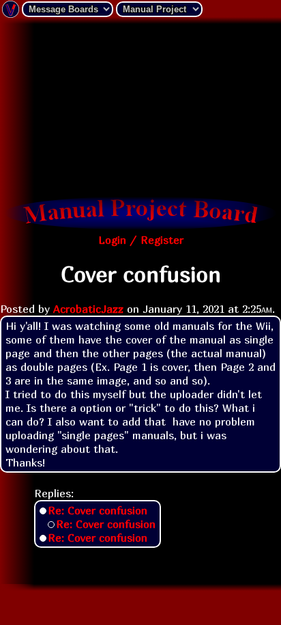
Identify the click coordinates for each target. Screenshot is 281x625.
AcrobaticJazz (88, 309)
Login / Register (140, 240)
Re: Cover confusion (97, 510)
